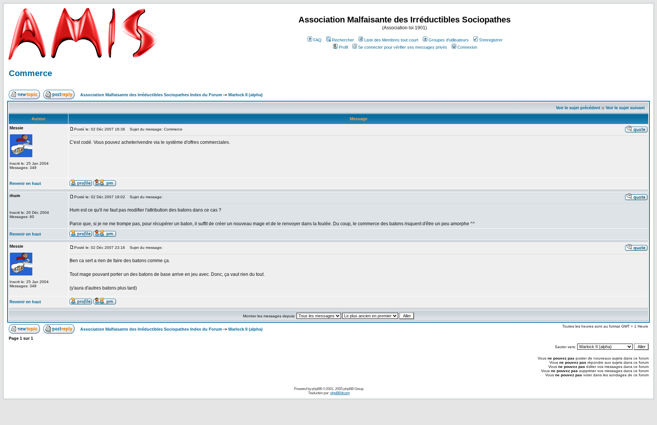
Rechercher (343, 40)
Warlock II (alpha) (245, 94)
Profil (343, 47)
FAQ (317, 40)
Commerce (30, 73)
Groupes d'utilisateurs (448, 40)
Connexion (467, 47)
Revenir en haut (25, 183)
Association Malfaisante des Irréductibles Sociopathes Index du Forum (151, 94)
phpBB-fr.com (339, 393)
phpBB (317, 389)
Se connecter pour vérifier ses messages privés (402, 47)
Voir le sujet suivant (625, 107)
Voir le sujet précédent (578, 107)
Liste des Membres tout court (391, 40)
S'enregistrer (491, 40)
